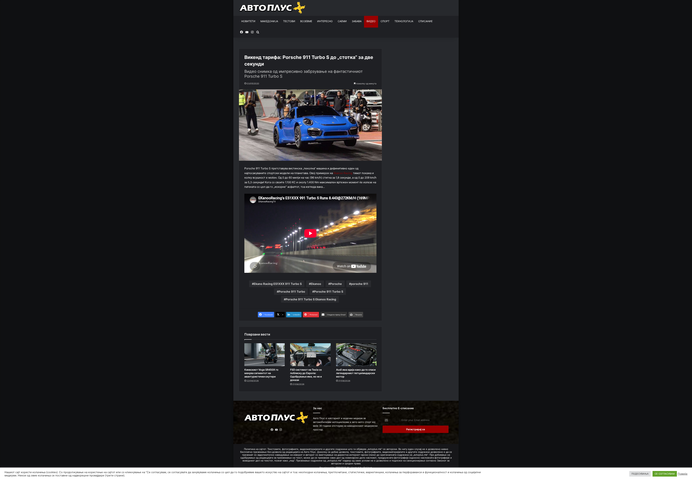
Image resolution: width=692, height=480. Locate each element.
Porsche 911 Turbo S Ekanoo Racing (311, 299)
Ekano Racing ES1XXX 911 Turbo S (278, 284)
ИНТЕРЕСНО (325, 21)
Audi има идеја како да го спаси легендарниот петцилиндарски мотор (356, 373)
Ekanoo (316, 284)
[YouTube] (276, 430)
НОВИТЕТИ (248, 21)
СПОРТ (385, 21)
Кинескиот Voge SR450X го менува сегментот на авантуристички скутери (261, 373)
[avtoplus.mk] (273, 8)
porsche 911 (359, 284)
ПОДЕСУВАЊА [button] (640, 473)
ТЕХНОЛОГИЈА (403, 21)
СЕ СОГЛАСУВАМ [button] (665, 473)
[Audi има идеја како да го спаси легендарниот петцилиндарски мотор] (356, 354)
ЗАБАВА (356, 21)
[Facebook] (272, 430)
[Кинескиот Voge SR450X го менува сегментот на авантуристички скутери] (264, 354)
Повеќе (682, 473)
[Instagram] (281, 430)
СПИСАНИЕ (425, 21)
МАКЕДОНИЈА (269, 21)
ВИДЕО (371, 21)
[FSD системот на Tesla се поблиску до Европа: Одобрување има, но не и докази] (310, 354)
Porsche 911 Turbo (292, 291)
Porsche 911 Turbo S (328, 291)
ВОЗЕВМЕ (306, 21)
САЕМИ (342, 21)
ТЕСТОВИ (289, 21)
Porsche (336, 284)
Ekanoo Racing (343, 173)
